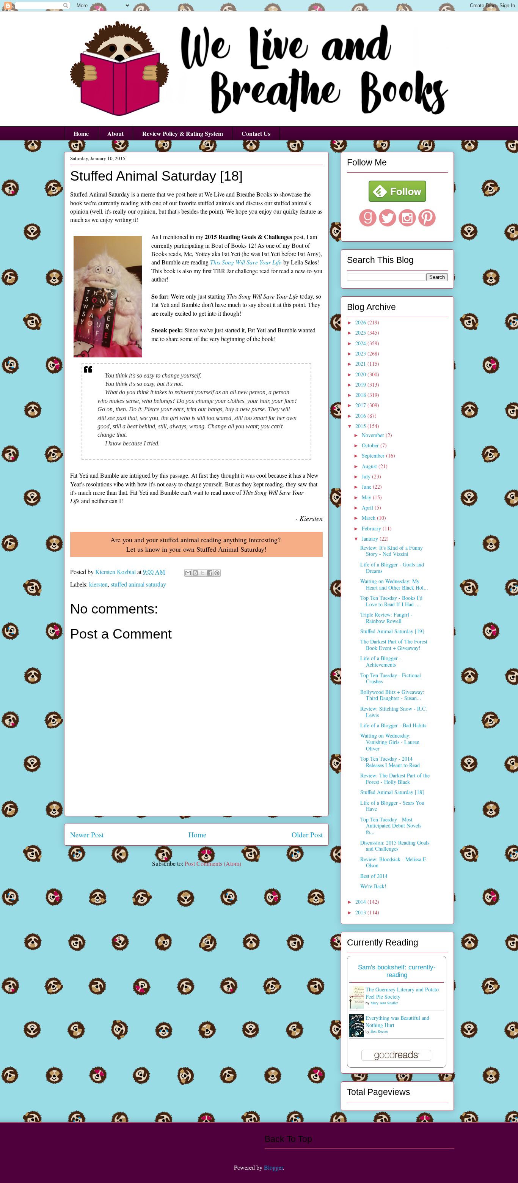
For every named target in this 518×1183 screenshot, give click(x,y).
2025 (361, 332)
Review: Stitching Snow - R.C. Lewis (393, 712)
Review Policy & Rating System (182, 133)
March (369, 517)
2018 (361, 394)
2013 (361, 912)
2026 (361, 322)
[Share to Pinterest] (217, 573)
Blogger (273, 1167)
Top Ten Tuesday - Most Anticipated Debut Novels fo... (390, 826)
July (367, 476)
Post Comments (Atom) (213, 863)
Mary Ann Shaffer (384, 1002)
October (371, 445)
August (370, 466)
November (374, 435)
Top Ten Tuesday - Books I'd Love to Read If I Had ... (391, 601)
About (115, 133)
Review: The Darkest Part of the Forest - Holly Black (395, 778)
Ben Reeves (379, 1031)
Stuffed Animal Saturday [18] (392, 792)
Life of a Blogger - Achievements (380, 661)
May (367, 497)
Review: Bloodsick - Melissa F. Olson (393, 862)
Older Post (307, 834)
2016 (361, 415)
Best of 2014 (374, 875)
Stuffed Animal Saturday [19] (392, 631)
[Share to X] (202, 573)
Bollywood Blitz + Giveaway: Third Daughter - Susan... (392, 695)
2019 (361, 384)
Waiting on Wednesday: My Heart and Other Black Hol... (394, 584)
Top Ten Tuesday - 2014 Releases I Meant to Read (390, 762)
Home (81, 133)
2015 (361, 425)
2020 (361, 374)
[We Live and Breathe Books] (397, 199)
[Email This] (188, 573)
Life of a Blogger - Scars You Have (392, 806)
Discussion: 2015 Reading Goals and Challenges (394, 846)
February (372, 528)
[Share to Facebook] (209, 573)
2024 (361, 343)
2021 (361, 363)
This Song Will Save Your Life (245, 262)
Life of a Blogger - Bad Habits (393, 725)
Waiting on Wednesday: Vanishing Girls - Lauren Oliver (389, 742)
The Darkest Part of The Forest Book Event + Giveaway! (393, 644)
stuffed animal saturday (138, 584)
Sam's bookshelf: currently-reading (397, 971)
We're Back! (373, 886)
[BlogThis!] (195, 573)
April (368, 507)
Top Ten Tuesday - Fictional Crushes (390, 678)
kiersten (98, 584)
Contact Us (256, 133)
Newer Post (87, 834)
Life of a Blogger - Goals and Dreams (392, 567)
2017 (361, 405)
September (374, 455)
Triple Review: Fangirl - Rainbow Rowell (386, 618)
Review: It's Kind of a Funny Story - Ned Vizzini (391, 551)
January (371, 538)
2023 (361, 353)
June (367, 486)
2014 (361, 901)
